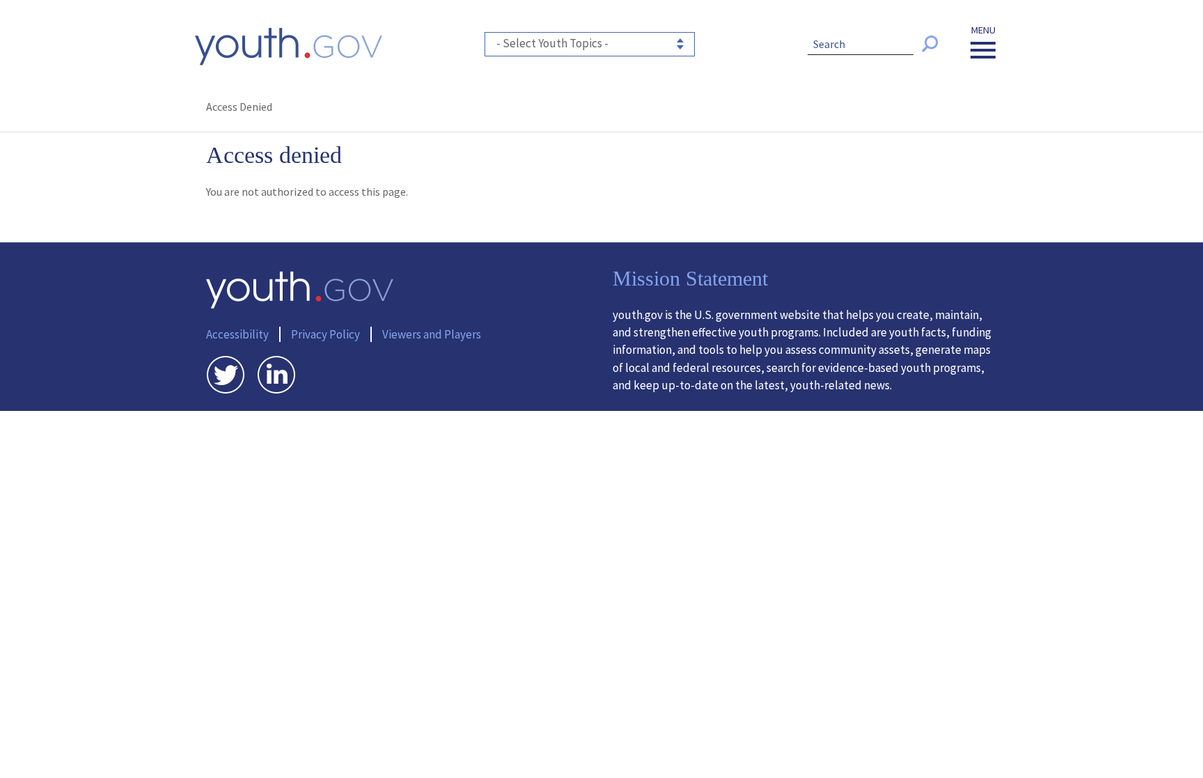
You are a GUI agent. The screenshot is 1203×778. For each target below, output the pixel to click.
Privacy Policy (325, 334)
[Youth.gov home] (288, 46)
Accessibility (237, 334)
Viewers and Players (431, 334)
